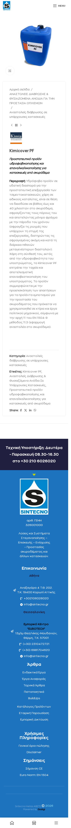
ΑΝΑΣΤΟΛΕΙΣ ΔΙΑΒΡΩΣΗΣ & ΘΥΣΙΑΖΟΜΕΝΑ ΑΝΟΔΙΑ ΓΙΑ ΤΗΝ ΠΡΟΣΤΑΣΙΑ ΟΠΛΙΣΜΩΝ (32, 99)
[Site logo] (6, 5)
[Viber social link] (35, 410)
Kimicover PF (32, 371)
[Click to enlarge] (10, 70)
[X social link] (25, 410)
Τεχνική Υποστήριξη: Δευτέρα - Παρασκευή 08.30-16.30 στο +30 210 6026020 (34, 454)
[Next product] (21, 125)
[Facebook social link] (21, 410)
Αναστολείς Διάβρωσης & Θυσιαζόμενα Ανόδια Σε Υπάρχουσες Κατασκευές (27, 381)
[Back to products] (16, 125)
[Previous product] (11, 125)
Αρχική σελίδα (19, 89)
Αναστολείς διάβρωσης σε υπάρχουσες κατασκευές (28, 114)
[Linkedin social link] (30, 410)
